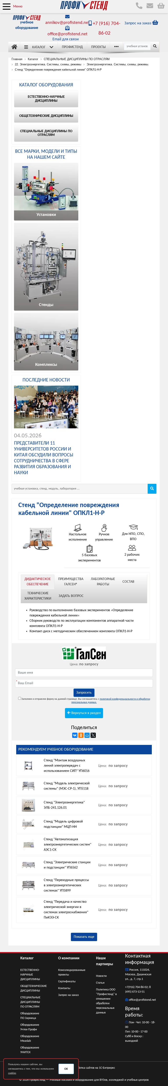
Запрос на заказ (68, 995)
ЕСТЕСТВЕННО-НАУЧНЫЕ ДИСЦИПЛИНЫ (30, 974)
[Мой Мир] (87, 735)
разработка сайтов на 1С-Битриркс (92, 1068)
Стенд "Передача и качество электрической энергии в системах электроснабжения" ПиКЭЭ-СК (66, 909)
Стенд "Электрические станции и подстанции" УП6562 (67, 865)
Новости (101, 976)
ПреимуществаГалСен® (70, 581)
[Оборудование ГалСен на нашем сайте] (84, 653)
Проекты (98, 47)
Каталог (38, 47)
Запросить (84, 692)
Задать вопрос (71, 596)
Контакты (64, 988)
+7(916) (130, 987)
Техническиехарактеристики (37, 596)
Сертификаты (66, 981)
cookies (12, 1073)
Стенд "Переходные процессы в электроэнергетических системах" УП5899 (66, 885)
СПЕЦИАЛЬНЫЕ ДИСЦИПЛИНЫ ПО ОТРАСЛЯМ (30, 1002)
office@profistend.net (67, 34)
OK (66, 1069)
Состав (128, 582)
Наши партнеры (104, 961)
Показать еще (84, 937)
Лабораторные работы (103, 581)
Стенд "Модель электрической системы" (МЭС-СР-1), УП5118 (67, 786)
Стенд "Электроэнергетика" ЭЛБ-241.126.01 (64, 805)
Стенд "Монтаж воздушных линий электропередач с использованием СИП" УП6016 (66, 766)
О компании (68, 958)
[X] (93, 735)
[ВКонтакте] (74, 735)
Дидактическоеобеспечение (37, 581)
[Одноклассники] (81, 735)
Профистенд (72, 47)
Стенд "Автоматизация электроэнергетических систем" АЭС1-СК (67, 845)
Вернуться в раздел (85, 713)
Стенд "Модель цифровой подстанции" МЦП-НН (63, 824)
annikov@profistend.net (67, 23)
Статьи (100, 983)
